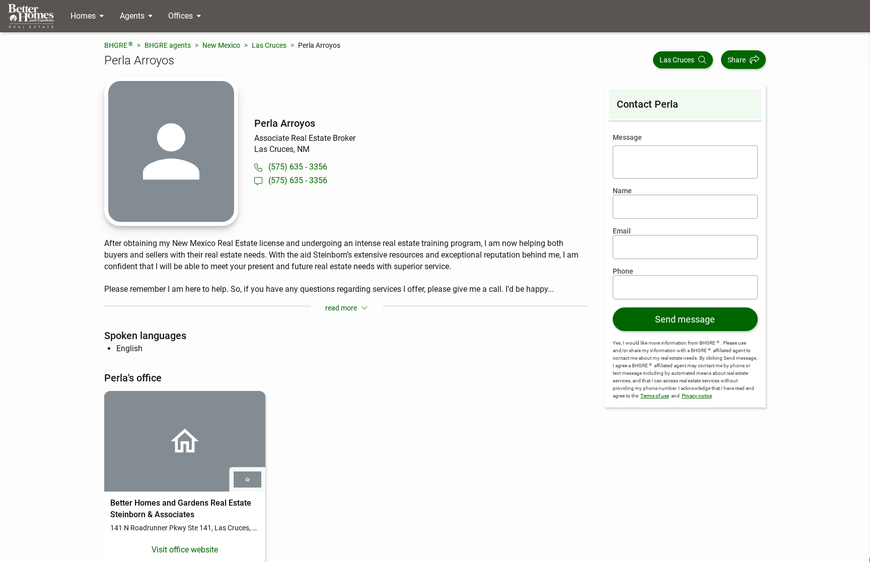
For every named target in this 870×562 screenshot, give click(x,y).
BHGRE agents (167, 45)
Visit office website (185, 549)
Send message (685, 319)
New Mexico (221, 45)
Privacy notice (697, 395)
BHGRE (118, 45)
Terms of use (654, 395)
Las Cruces (269, 45)
